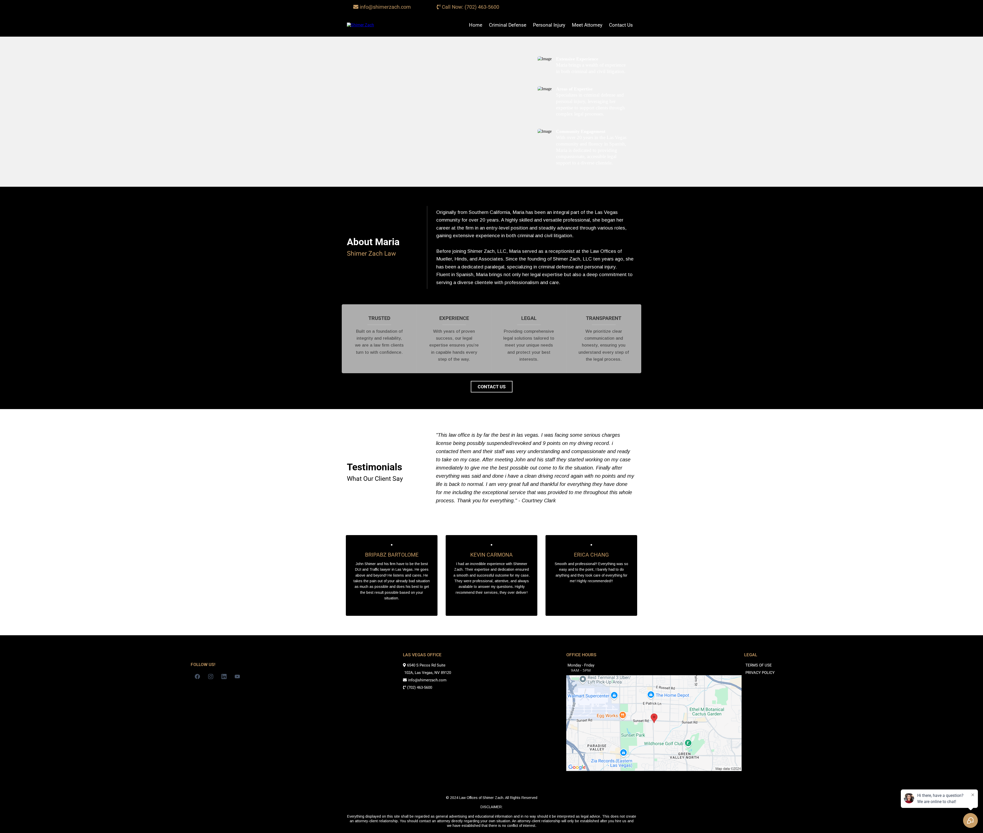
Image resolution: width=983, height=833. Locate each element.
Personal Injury (549, 25)
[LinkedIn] (224, 676)
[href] (654, 723)
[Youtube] (237, 676)
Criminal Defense (507, 25)
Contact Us (621, 25)
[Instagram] (210, 676)
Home (475, 25)
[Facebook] (197, 676)
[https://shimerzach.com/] (360, 25)
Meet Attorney (587, 25)
